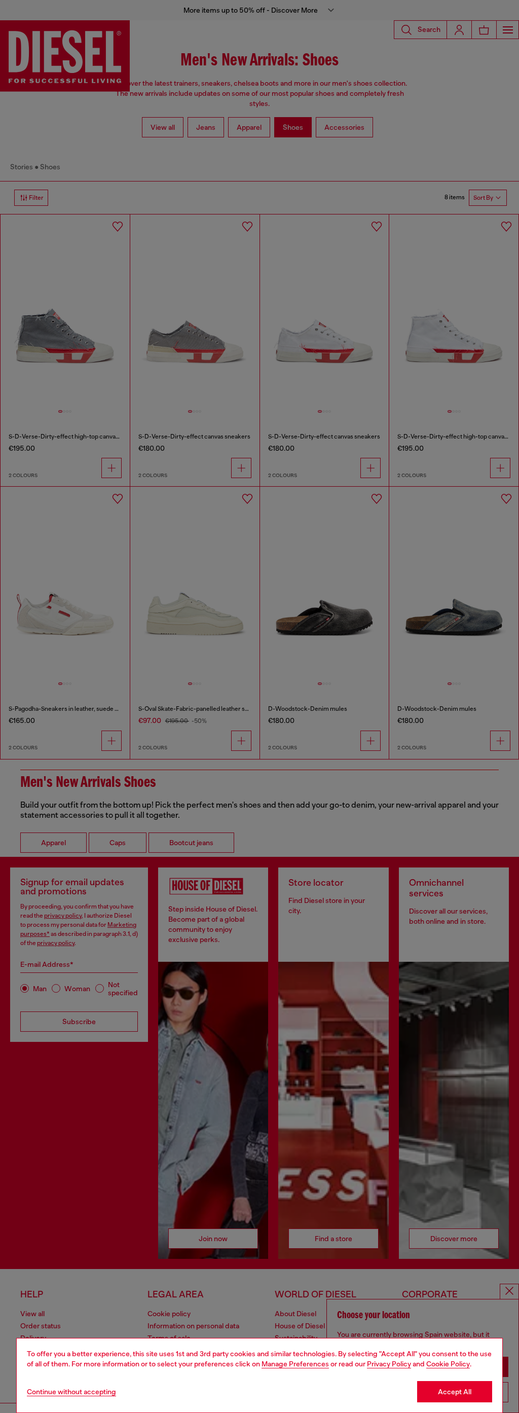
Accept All (454, 1392)
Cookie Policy (448, 1364)
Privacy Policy (389, 1364)
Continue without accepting (71, 1392)
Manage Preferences (295, 1364)
